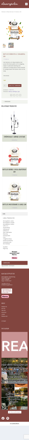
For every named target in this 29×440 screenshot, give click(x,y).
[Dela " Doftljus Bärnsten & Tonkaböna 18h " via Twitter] (14, 95)
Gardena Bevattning (8, 240)
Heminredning (6, 227)
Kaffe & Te (5, 225)
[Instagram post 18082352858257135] (14, 371)
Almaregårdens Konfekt (8, 222)
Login (3, 314)
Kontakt (3, 312)
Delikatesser (6, 230)
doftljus (14, 91)
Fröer (4, 237)
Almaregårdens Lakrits (8, 221)
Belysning (5, 234)
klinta (10, 91)
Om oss (3, 310)
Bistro (3, 308)
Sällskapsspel (6, 229)
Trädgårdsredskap (7, 239)
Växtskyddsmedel (7, 242)
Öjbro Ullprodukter (7, 232)
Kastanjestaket (6, 235)
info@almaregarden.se (6, 284)
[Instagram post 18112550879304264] (14, 397)
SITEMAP (3, 321)
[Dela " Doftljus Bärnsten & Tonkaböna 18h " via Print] (20, 95)
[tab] (14, 101)
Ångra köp (5, 248)
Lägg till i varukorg (15, 85)
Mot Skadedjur (6, 243)
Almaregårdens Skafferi (8, 224)
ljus (19, 91)
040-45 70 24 (6, 283)
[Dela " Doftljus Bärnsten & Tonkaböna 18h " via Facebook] (11, 95)
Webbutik (3, 11)
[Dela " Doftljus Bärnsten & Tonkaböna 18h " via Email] (17, 95)
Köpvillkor (5, 247)
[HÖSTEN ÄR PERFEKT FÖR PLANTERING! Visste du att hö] (14, 345)
